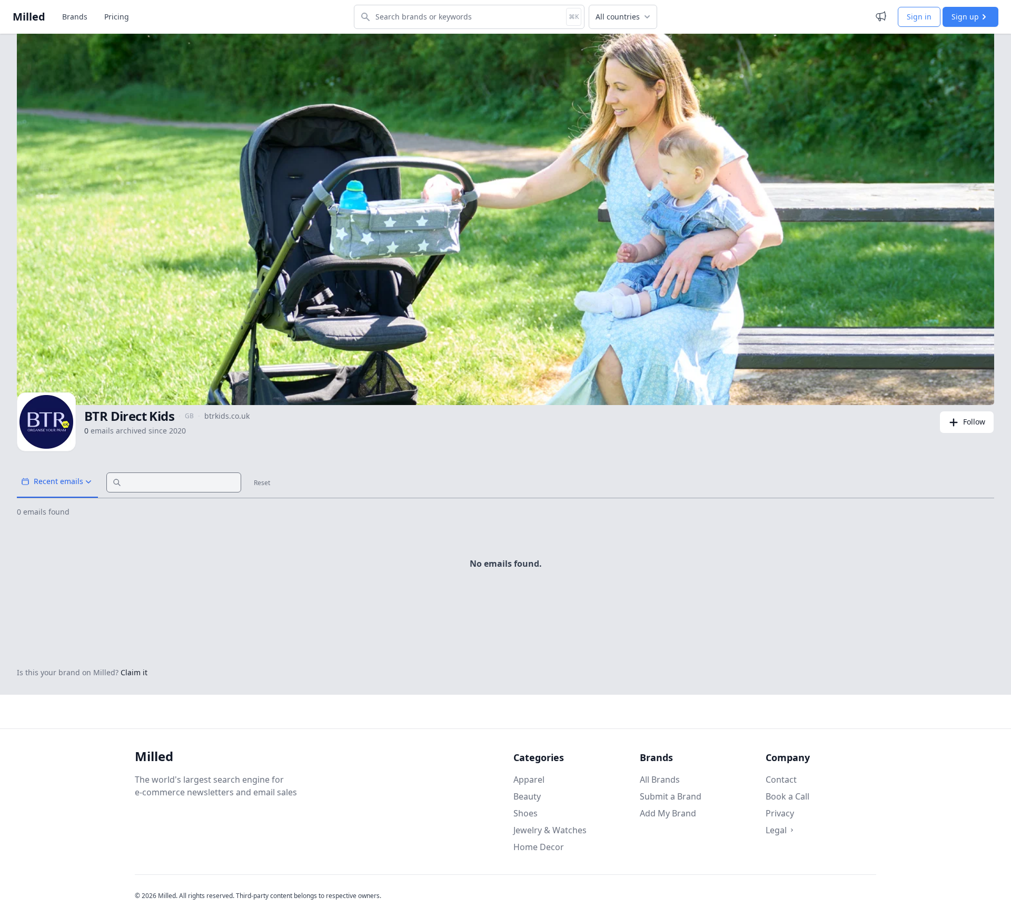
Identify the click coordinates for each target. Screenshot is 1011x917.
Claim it (134, 672)
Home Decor (538, 847)
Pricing (116, 17)
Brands (74, 17)
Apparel (528, 779)
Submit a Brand (670, 796)
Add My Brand (668, 813)
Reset (262, 483)
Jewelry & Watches (550, 830)
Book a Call (787, 796)
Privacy (780, 813)
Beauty (527, 796)
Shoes (525, 813)
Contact (781, 779)
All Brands (660, 779)
